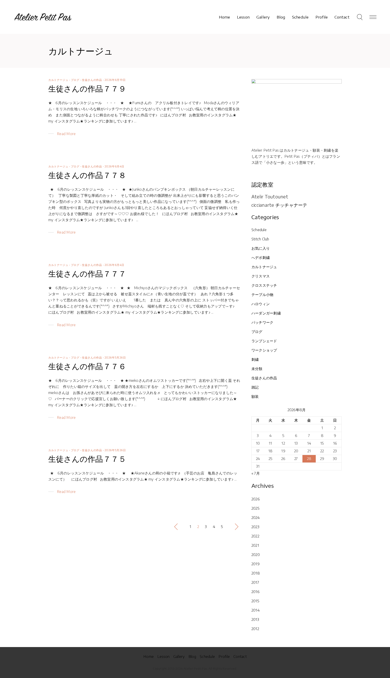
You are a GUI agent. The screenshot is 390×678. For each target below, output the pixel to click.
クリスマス (260, 276)
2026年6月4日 (114, 166)
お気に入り (260, 248)
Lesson (163, 656)
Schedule (259, 230)
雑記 (255, 387)
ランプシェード (264, 341)
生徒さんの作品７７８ (87, 175)
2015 (255, 601)
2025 (255, 508)
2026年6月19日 (115, 80)
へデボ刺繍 (260, 257)
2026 (255, 499)
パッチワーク (262, 322)
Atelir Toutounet (269, 196)
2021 (255, 545)
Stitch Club (260, 239)
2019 (255, 564)
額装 (255, 396)
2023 (255, 527)
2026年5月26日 (115, 357)
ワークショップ (264, 350)
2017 (255, 582)
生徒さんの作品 (92, 80)
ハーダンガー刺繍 (266, 313)
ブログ (75, 80)
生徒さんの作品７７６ (87, 366)
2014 (255, 610)
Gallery (179, 656)
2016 (255, 591)
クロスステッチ (264, 285)
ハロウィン (260, 304)
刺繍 (255, 359)
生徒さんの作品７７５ (87, 458)
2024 (255, 517)
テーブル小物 (262, 294)
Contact (240, 656)
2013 (255, 619)
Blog (192, 656)
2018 (255, 573)
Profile (224, 656)
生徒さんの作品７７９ (87, 88)
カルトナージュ (58, 80)
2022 (255, 536)
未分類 (256, 368)
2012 (255, 628)
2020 (255, 554)
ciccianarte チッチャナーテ (279, 205)
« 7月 (255, 473)
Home (148, 656)
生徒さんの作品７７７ (87, 273)
